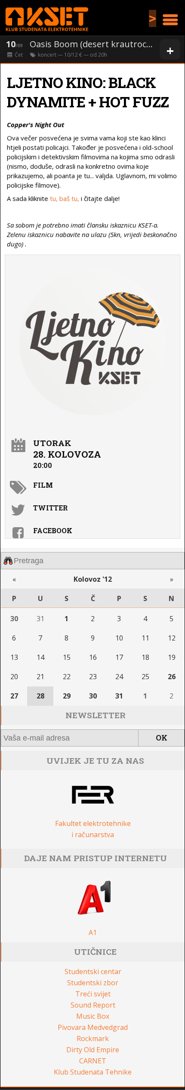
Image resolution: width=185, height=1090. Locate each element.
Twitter (50, 507)
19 (172, 657)
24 (119, 676)
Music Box (92, 1016)
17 (119, 657)
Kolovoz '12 (93, 579)
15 (67, 657)
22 (67, 676)
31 (40, 618)
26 (172, 676)
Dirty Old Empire (92, 1049)
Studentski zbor (92, 982)
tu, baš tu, (64, 198)
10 (119, 638)
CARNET (92, 1061)
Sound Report (93, 1005)
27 (14, 696)
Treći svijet (93, 994)
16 (93, 657)
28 (40, 696)
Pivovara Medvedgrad (93, 1027)
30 (14, 618)
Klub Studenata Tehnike (93, 1072)
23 (93, 676)
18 (145, 657)
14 (40, 657)
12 (172, 638)
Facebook (52, 530)
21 (40, 676)
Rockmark (93, 1038)
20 (14, 676)
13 (14, 657)
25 (145, 676)
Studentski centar (93, 971)
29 (67, 696)
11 (145, 638)
